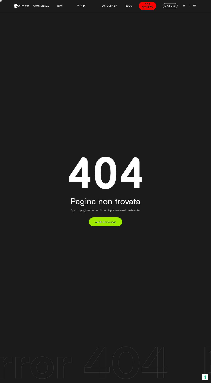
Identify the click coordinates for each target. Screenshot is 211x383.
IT (184, 5)
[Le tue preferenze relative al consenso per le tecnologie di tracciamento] (205, 377)
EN (194, 5)
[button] (41, 6)
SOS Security (147, 6)
